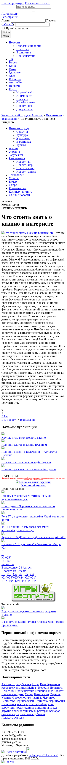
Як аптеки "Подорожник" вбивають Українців (31, 544)
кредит (20, 707)
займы (43, 704)
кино (51, 704)
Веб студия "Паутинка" (43, 755)
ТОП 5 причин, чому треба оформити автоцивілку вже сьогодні (25, 528)
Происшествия (24, 690)
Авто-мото (8, 684)
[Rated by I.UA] (34, 751)
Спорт (29, 694)
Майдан (32, 687)
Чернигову (41, 700)
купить (29, 707)
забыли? (7, 24)
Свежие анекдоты (12, 694)
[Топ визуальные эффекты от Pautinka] (33, 482)
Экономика (8, 704)
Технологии (27, 419)
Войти (6, 32)
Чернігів (37, 697)
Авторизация (9, 13)
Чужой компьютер (17, 28)
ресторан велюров (48, 710)
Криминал (20, 687)
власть (21, 704)
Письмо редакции (12, 3)
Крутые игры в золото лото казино (23, 437)
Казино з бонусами (33, 485)
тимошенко (27, 714)
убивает (40, 714)
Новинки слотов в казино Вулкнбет (24, 444)
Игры (35, 684)
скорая (5, 714)
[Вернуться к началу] (7, 761)
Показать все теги (12, 717)
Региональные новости (49, 690)
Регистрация (9, 17)
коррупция (8, 707)
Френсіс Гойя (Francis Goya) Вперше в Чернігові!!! (33, 537)
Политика (56, 687)
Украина (55, 694)
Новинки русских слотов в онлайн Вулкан (28, 469)
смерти (14, 714)
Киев (43, 684)
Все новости (9, 419)
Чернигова (8, 700)
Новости (43, 687)
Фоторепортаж (21, 697)
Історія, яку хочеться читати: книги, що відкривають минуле (26, 497)
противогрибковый (24, 710)
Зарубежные (23, 684)
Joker (4, 416)
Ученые (6, 697)
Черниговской (25, 700)
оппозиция (42, 707)
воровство (32, 704)
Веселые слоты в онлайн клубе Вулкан (26, 462)
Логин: (5, 20)
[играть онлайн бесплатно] (33, 601)
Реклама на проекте (37, 3)
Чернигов (49, 697)
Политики (8, 690)
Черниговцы (57, 700)
